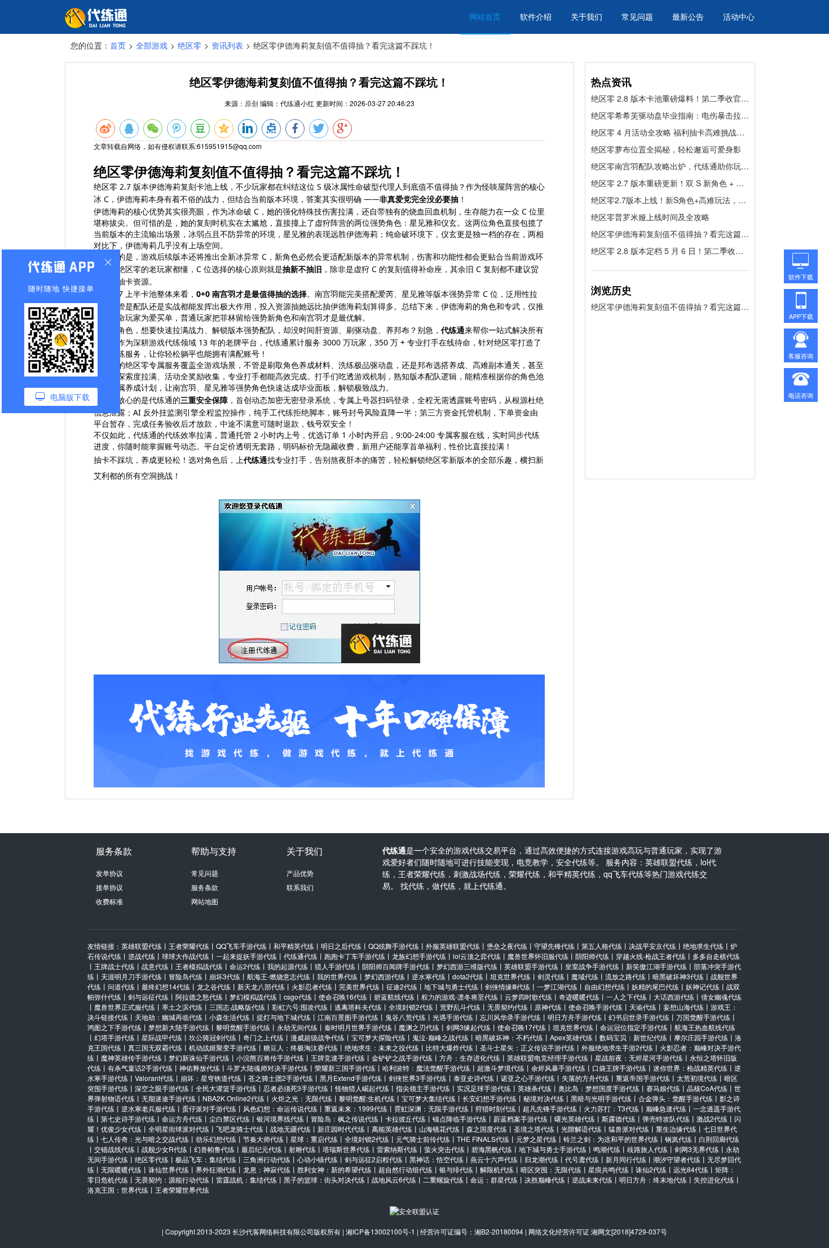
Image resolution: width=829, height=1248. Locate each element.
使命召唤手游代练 (595, 1006)
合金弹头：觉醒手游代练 (675, 1098)
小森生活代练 (229, 1017)
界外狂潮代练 (216, 1169)
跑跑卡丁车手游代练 (354, 956)
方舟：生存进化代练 (469, 1057)
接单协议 (109, 887)
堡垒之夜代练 (507, 946)
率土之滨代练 (182, 1006)
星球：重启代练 (314, 1139)
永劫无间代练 (297, 1027)
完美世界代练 (359, 986)
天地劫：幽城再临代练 (168, 1017)
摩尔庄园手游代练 (701, 1037)
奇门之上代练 (263, 1037)
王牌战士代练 (114, 966)
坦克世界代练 (510, 976)
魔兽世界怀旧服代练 (538, 956)
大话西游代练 (674, 996)
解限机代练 (497, 1169)
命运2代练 (245, 966)
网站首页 (485, 16)
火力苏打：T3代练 (611, 1108)
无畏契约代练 (507, 1006)
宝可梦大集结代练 (429, 1098)
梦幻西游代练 (384, 976)
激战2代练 (711, 1118)
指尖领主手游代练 (423, 1088)
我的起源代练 (287, 966)
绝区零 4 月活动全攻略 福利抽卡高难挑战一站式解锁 (670, 132)
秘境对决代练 (543, 1098)
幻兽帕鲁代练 (214, 1149)
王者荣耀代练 (189, 946)
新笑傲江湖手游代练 (656, 966)
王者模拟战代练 (199, 966)
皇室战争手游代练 (592, 966)
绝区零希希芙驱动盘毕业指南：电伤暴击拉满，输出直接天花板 (670, 115)
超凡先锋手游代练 (550, 1108)
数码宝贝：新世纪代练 (633, 1037)
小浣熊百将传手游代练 (270, 1057)
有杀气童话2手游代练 (140, 1067)
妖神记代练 (703, 986)
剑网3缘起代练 (468, 1027)
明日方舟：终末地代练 (653, 1179)
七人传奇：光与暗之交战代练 (145, 1139)
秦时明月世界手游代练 (358, 1027)
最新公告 (688, 16)
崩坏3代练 (224, 976)
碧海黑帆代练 (491, 1149)
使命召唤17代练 (521, 1027)
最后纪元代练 (261, 1149)
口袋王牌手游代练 (619, 1067)
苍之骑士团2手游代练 (280, 1078)
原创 (251, 103)
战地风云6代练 (394, 1179)
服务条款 (204, 887)
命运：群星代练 (494, 1179)
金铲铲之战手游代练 (402, 1057)
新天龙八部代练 (261, 986)
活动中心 (739, 16)
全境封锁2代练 (411, 1006)
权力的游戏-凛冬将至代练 (459, 996)
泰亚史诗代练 (473, 1078)
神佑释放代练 (199, 1067)
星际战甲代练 (162, 1037)
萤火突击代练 (444, 1149)
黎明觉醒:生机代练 (367, 1098)
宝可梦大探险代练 (378, 1037)
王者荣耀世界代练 (182, 1189)
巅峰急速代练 (666, 1108)
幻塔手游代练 (114, 1037)
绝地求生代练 (703, 946)
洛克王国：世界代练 (117, 1189)
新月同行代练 (626, 1159)
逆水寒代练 (429, 976)
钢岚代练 (678, 1139)
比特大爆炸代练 (449, 1047)
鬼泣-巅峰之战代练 (440, 1037)
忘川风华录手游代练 (510, 1017)
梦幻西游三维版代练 (466, 966)
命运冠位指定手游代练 (634, 1027)
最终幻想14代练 (166, 986)
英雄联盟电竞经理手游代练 (547, 1057)
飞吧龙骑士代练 (239, 1128)
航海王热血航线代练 (704, 1027)
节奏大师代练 (263, 1139)
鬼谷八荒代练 (405, 1017)
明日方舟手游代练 (575, 1017)
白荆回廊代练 (719, 1139)
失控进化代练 (714, 1179)
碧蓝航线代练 (394, 996)
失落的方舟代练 (585, 1078)
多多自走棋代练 (716, 956)
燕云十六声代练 (494, 1159)
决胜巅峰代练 (544, 1179)
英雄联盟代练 (141, 946)
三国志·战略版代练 (237, 1006)
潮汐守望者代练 (676, 1159)
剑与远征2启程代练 (374, 1159)
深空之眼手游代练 (162, 1088)
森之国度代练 (486, 1128)
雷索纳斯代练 (397, 1149)
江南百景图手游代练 (348, 1017)
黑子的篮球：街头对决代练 (324, 1179)
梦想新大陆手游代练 (178, 1027)
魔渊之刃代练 (419, 1027)
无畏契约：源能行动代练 (172, 1179)
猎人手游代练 (335, 966)
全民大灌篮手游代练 (226, 1088)
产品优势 (300, 873)
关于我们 (586, 16)
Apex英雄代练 (571, 1037)
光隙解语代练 (581, 1128)
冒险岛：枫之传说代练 (344, 1118)
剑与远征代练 (148, 996)
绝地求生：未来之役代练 (382, 1047)
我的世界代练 (337, 976)
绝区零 (189, 45)
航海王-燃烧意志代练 (278, 976)
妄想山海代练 (683, 1006)
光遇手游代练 (453, 1017)
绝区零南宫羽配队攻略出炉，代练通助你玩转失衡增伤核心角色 (670, 166)
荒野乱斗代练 (460, 1006)
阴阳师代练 (592, 956)
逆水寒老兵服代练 (148, 1108)
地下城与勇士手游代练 (553, 1149)
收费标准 (109, 901)
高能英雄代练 (392, 1128)
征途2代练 (401, 986)
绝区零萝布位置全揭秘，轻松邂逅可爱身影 (666, 149)
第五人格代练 (601, 946)
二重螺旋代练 (443, 1179)
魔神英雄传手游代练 (131, 1057)
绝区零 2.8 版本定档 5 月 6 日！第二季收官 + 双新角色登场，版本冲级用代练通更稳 (670, 250)
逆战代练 (141, 956)
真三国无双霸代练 (155, 1047)
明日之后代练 (341, 946)
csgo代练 (298, 996)
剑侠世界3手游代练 (418, 1078)
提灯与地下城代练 (284, 1017)
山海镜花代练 (439, 1128)
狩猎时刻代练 (495, 1108)
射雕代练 (302, 1149)
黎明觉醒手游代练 (243, 1027)
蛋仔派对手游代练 (209, 1108)
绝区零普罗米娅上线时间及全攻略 (650, 216)
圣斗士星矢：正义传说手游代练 (527, 1047)
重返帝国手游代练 (643, 1078)
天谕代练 (642, 1006)
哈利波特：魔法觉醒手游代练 (426, 1067)
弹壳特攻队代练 (666, 1118)
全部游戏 (151, 45)
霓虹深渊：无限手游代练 (431, 1108)
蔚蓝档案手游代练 (520, 1118)
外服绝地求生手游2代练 (617, 1047)
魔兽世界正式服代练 (124, 1006)
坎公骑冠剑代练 (212, 1037)
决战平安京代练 (652, 946)
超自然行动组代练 (405, 1169)
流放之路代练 (625, 976)
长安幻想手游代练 (489, 1098)
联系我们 (300, 887)
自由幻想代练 (604, 986)
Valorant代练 (154, 1078)
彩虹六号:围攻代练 (300, 1006)
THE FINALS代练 (483, 1139)
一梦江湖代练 (557, 986)
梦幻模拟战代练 (253, 996)
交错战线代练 (114, 1149)
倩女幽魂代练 (721, 996)
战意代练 (155, 966)
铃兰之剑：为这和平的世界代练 (610, 1139)
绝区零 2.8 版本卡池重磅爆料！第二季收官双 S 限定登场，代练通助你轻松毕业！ (670, 98)
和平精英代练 (294, 946)
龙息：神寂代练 (266, 1169)
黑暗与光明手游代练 (601, 1098)
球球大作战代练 (185, 956)
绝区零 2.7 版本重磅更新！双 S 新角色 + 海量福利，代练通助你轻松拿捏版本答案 (670, 183)
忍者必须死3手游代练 (295, 1088)
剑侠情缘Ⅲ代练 (507, 986)
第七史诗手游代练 (128, 1118)
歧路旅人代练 (647, 1149)
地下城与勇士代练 (451, 986)
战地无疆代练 (290, 1128)
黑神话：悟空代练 (436, 1159)
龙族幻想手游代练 (419, 956)
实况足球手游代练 (484, 1088)
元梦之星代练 (536, 1139)
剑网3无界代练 (696, 1149)
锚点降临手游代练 (460, 1118)
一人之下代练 (626, 996)
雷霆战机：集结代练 (246, 1179)
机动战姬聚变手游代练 (223, 1047)
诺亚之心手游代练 (528, 1078)
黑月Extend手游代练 (351, 1078)
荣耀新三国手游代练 (345, 1067)
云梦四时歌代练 (528, 996)
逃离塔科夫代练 (358, 1006)
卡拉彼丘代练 (405, 1118)
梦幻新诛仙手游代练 (199, 1057)
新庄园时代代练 (341, 1128)
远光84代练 (690, 1169)
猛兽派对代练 (628, 1128)
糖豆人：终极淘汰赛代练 (300, 1047)
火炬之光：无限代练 (301, 1098)
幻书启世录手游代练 (638, 1017)
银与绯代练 (456, 1169)
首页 (118, 45)
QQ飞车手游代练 (241, 946)
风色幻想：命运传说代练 (280, 1108)
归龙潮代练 (541, 1159)
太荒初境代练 (697, 1078)
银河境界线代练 (280, 1118)
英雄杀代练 (535, 1088)
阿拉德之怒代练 (199, 996)
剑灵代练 (551, 976)
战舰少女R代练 (164, 1149)
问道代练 (121, 986)
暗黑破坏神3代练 (678, 976)
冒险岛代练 (185, 976)
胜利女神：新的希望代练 (334, 1169)
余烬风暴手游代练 (558, 1067)
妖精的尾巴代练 (655, 986)
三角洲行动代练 (266, 1159)
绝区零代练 (152, 1159)
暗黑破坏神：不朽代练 (509, 1037)
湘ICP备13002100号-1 (380, 1231)
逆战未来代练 (592, 1179)
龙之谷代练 (214, 986)
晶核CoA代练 (707, 1088)
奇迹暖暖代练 (579, 996)
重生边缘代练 (676, 1128)
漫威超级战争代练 (317, 1037)
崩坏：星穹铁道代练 (210, 1078)
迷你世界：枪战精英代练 (690, 1067)
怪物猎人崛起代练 (362, 1088)
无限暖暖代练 (121, 1169)
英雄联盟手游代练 (531, 966)
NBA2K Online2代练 (233, 1098)
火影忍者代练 (312, 986)
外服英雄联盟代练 (453, 946)
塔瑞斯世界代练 (346, 1149)
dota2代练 (467, 976)
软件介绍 (536, 16)
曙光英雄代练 (574, 1118)
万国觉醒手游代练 (703, 1017)
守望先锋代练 (554, 946)
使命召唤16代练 (343, 996)
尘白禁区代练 (229, 1118)
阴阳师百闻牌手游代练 (396, 966)
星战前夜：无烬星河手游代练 (639, 1057)
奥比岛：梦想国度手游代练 (599, 1088)
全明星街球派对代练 (178, 1128)
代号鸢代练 (582, 1159)
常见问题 (637, 16)
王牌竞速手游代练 (338, 1057)
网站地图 (204, 901)
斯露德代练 (619, 1118)
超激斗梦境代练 (500, 1067)
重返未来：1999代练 (355, 1108)
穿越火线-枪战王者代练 (651, 956)
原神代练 (548, 1006)
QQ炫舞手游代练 (393, 946)
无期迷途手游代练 (169, 1098)
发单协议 (109, 873)
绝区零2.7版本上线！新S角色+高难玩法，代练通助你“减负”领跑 (670, 199)
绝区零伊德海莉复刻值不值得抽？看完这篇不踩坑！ (670, 233)
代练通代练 (301, 956)
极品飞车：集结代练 (205, 1159)
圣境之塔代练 (534, 1128)
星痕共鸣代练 (608, 1169)
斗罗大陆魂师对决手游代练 (267, 1067)
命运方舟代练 (182, 1118)
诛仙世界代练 (168, 1169)
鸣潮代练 (606, 1149)
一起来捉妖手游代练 (246, 956)
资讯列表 (227, 45)
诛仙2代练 (651, 1169)
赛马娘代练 (663, 1088)
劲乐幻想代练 (216, 1139)
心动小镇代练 (317, 1159)
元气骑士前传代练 (423, 1139)
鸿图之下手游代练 (114, 1027)
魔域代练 (584, 976)
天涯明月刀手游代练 (131, 976)
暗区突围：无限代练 (551, 1169)
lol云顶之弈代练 (477, 956)
